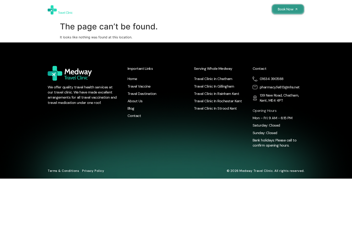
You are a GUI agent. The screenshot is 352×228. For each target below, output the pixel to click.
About (225, 9)
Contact (254, 9)
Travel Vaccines (113, 9)
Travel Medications (194, 9)
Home (91, 9)
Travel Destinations (152, 9)
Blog (238, 9)
